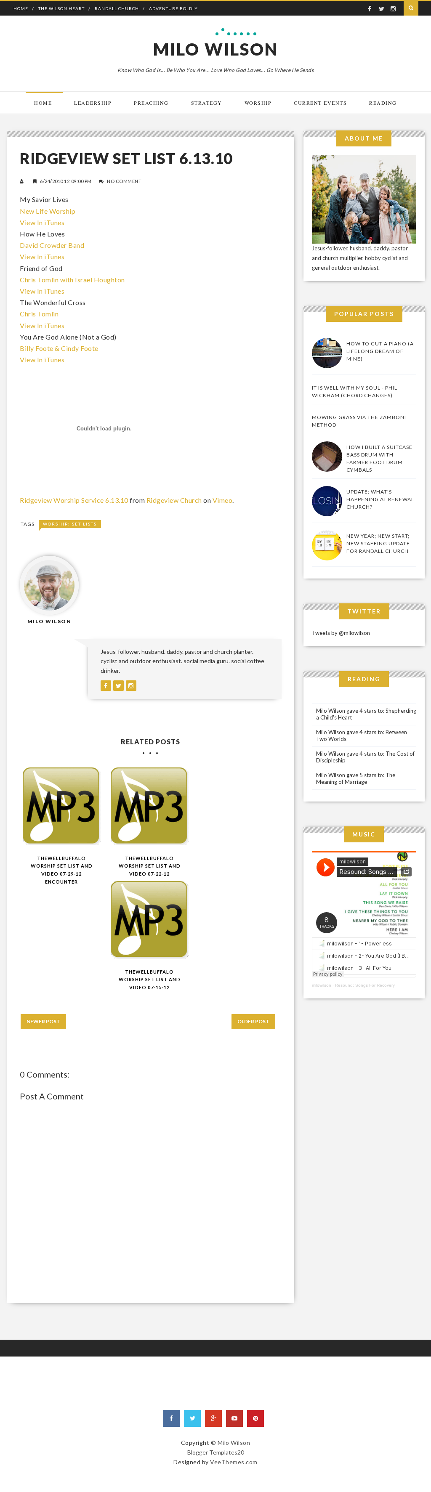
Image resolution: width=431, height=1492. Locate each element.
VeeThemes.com (234, 1461)
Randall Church (117, 8)
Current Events (320, 102)
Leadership (93, 102)
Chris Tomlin (39, 314)
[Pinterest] (255, 1418)
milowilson (321, 985)
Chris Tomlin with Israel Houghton (72, 280)
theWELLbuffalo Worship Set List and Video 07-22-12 (150, 865)
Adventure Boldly (173, 8)
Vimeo (223, 500)
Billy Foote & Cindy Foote (59, 348)
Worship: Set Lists (70, 523)
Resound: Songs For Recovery (365, 985)
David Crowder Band (52, 245)
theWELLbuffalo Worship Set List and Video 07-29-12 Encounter (62, 869)
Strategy (206, 102)
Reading (383, 102)
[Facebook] (171, 1418)
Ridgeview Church (174, 500)
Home (20, 8)
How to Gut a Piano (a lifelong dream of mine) (380, 351)
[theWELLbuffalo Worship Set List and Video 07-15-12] (150, 920)
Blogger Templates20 (215, 1452)
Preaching (151, 102)
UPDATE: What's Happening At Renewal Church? (380, 499)
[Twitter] (192, 1418)
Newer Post (43, 1021)
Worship (258, 102)
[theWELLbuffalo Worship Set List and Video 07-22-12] (150, 806)
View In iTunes (42, 222)
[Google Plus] (213, 1418)
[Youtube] (234, 1418)
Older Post (253, 1021)
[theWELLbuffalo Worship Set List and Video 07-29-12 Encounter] (62, 806)
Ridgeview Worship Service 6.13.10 (74, 500)
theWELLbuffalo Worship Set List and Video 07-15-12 (150, 979)
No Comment (124, 181)
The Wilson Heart (61, 8)
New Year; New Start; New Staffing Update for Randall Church (378, 543)
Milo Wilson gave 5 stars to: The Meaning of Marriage (355, 778)
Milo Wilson (215, 49)
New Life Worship (47, 211)
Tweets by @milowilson (341, 632)
